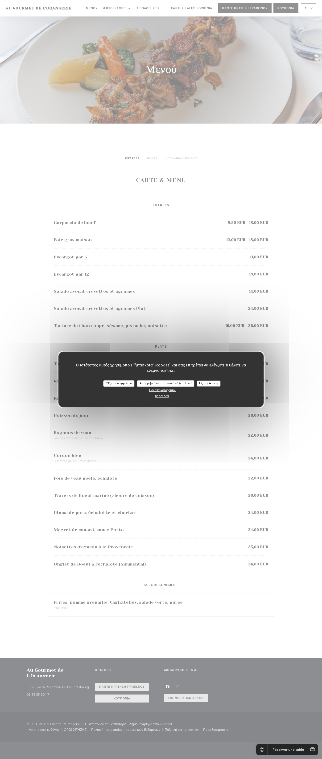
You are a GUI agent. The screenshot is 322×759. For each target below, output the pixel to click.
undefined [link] (162, 396)
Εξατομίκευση (208, 383)
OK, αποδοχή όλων (119, 383)
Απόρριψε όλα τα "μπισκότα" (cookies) (166, 383)
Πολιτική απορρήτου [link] (162, 390)
